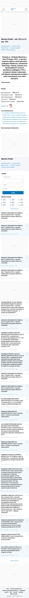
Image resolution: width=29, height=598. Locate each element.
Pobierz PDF (4, 106)
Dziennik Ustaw (16, 46)
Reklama (21, 592)
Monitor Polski (4, 48)
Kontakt (15, 592)
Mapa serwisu (13, 594)
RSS (11, 592)
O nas (7, 588)
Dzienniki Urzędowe (15, 48)
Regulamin (22, 590)
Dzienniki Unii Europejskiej (8, 50)
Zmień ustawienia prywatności (10, 590)
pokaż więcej (14, 560)
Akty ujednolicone (5, 46)
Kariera (6, 592)
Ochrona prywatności (16, 588)
